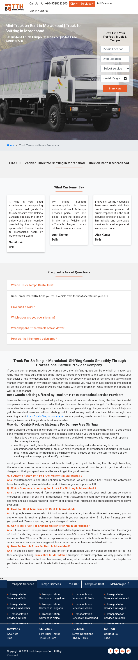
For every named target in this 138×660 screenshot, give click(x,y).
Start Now (115, 88)
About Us (12, 634)
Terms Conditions (82, 634)
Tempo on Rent (94, 584)
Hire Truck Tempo (50, 634)
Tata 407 (73, 584)
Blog (9, 638)
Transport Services (22, 584)
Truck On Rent (47, 638)
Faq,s (107, 638)
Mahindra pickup (120, 584)
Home (10, 145)
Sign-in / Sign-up (38, 10)
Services (85, 3)
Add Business (104, 3)
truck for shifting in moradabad (45, 416)
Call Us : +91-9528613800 (48, 3)
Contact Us (111, 634)
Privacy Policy (80, 638)
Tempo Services (50, 584)
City (72, 3)
